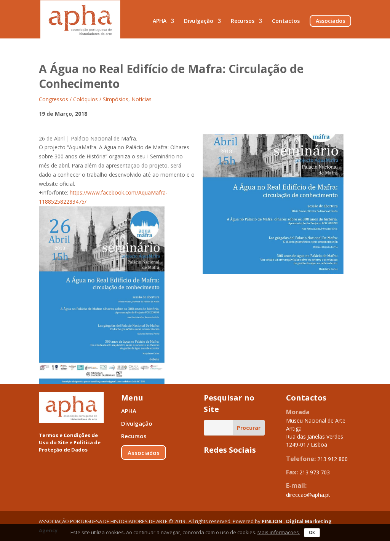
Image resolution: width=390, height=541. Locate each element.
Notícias (141, 99)
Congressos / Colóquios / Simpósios (83, 99)
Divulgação (198, 21)
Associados (330, 21)
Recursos (242, 21)
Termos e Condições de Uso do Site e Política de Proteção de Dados (70, 442)
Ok (312, 532)
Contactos (286, 21)
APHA (159, 21)
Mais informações (278, 532)
